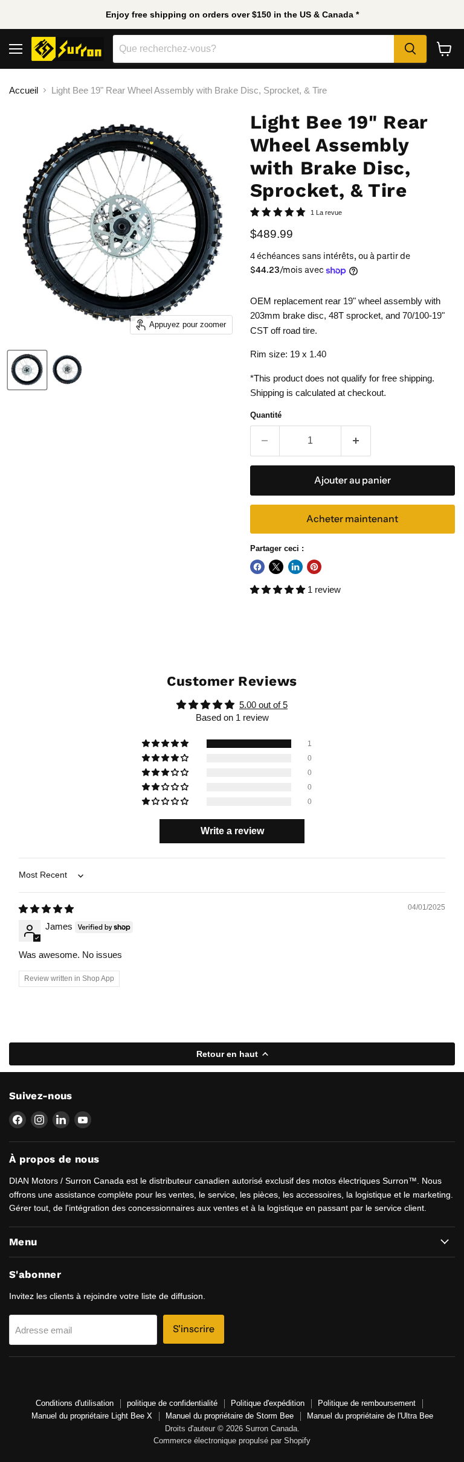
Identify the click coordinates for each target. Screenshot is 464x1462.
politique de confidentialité (172, 1403)
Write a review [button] (232, 831)
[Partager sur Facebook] (257, 567)
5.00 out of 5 (263, 705)
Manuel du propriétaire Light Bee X (91, 1415)
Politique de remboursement (367, 1403)
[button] (279, 589)
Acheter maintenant (352, 519)
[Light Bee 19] (27, 370)
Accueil (23, 90)
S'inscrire (193, 1329)
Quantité (266, 415)
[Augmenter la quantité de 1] (356, 441)
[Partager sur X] (276, 567)
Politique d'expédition (267, 1403)
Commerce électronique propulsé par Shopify (232, 1440)
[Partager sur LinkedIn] (295, 567)
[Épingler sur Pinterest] (314, 567)
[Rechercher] (410, 49)
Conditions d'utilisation (75, 1403)
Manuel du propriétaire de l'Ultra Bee (370, 1415)
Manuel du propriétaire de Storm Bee (230, 1415)
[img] (46, 909)
